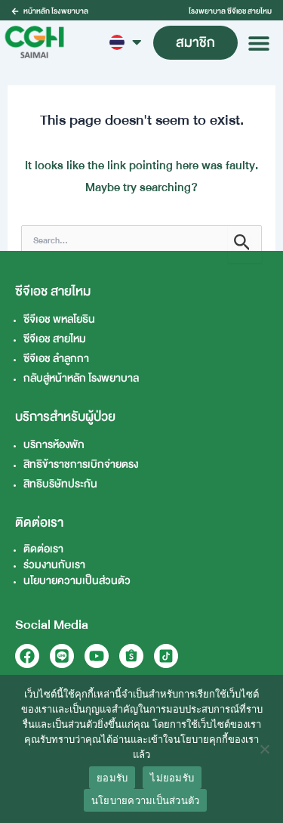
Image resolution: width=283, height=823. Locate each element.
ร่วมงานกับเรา (54, 564)
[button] (259, 43)
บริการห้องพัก (54, 444)
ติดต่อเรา (43, 549)
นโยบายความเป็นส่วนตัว (77, 580)
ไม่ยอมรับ (172, 778)
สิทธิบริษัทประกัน (60, 484)
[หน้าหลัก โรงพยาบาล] (15, 11)
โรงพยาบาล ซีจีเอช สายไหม (230, 11)
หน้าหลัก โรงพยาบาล (55, 11)
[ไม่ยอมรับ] (264, 748)
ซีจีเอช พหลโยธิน (59, 319)
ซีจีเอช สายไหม (54, 339)
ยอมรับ (112, 778)
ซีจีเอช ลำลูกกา (56, 358)
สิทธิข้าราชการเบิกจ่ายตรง (80, 464)
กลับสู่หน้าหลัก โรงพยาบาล (81, 378)
